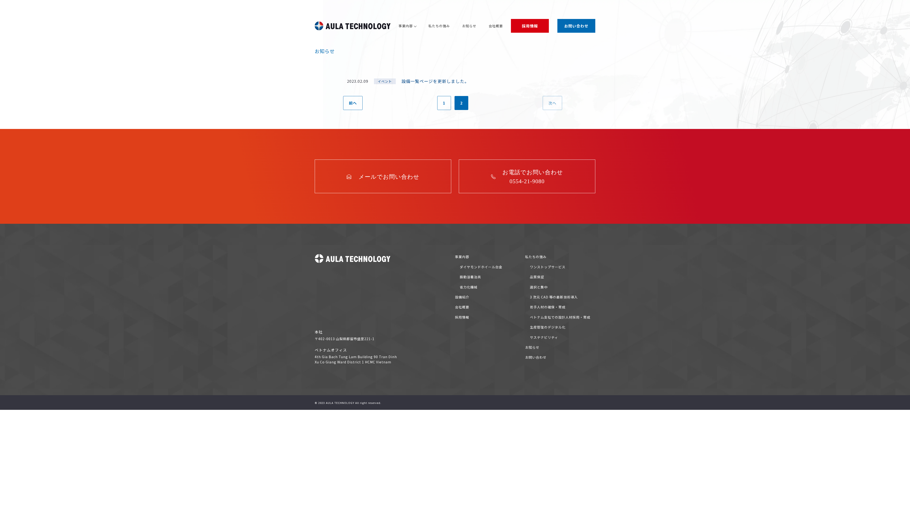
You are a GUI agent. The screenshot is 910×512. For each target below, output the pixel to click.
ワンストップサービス (547, 267)
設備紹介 (462, 297)
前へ (353, 103)
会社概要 (496, 25)
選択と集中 (539, 287)
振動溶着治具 (470, 276)
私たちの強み (439, 25)
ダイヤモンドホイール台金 (481, 267)
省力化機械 (469, 287)
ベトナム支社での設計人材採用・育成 (560, 317)
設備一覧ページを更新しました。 (435, 81)
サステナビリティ (544, 337)
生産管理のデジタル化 (547, 327)
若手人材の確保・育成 (547, 307)
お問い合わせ (535, 357)
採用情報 (462, 317)
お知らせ (469, 25)
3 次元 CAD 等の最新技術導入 (554, 297)
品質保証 (537, 276)
